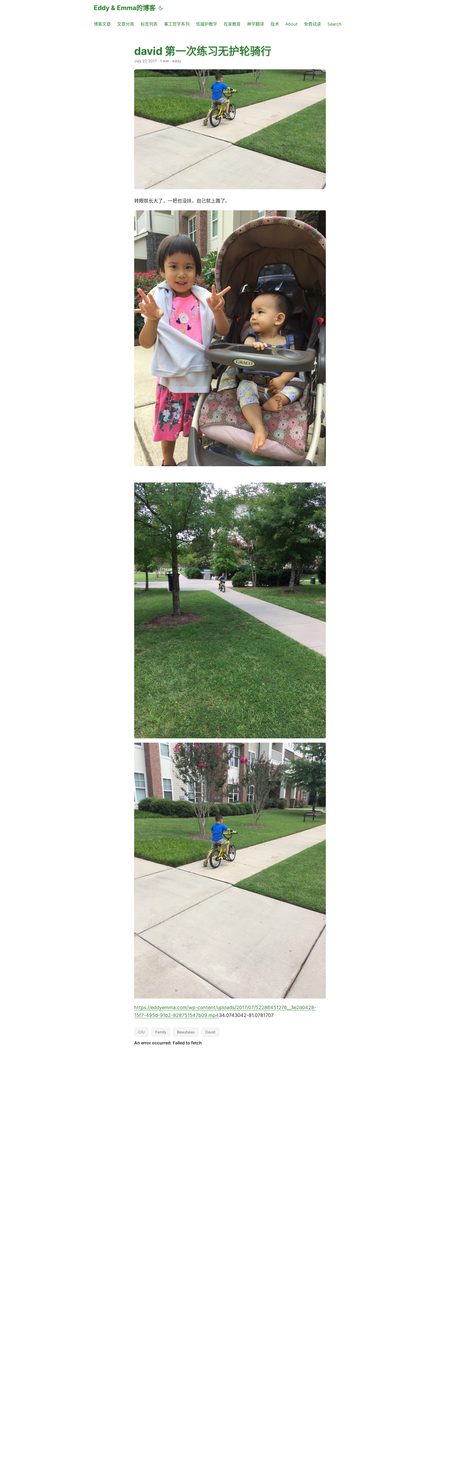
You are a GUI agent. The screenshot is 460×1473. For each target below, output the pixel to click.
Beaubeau (186, 1032)
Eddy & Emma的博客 (124, 8)
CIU (141, 1032)
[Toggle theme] (161, 8)
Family (160, 1032)
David (210, 1032)
